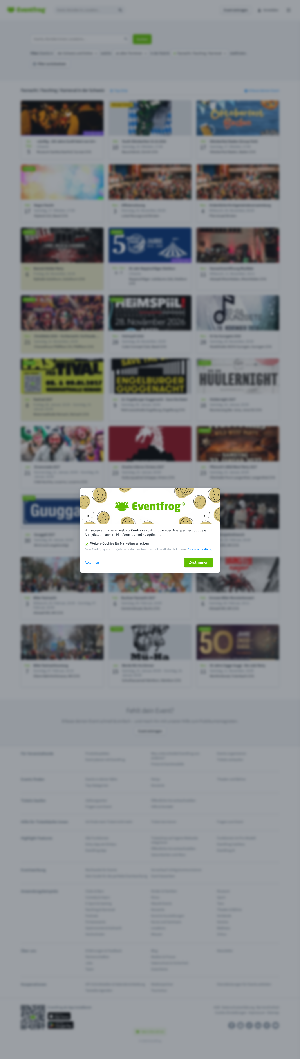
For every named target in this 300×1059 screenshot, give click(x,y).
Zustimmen (198, 562)
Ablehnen (92, 562)
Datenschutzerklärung (200, 549)
